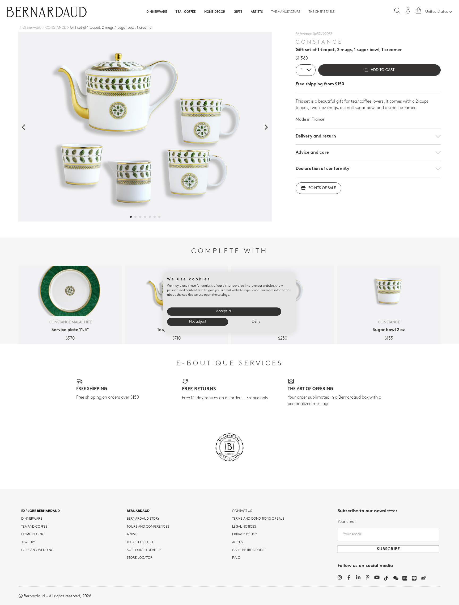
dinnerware (31, 518)
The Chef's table (321, 12)
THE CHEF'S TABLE (140, 542)
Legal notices (244, 526)
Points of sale (322, 188)
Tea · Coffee (186, 12)
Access (238, 542)
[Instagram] (339, 577)
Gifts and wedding (37, 550)
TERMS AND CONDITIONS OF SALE (258, 518)
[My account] (408, 10)
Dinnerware (156, 12)
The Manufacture (285, 12)
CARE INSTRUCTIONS (248, 550)
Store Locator (139, 558)
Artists (257, 12)
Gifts (238, 12)
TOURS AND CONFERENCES (148, 526)
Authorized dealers (144, 550)
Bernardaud (138, 511)
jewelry (28, 542)
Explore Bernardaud (40, 511)
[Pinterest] (367, 577)
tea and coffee (34, 526)
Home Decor (214, 12)
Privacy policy (244, 534)
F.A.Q (236, 558)
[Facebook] (349, 577)
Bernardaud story (143, 518)
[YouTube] (376, 577)
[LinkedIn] (358, 577)
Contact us (242, 511)
